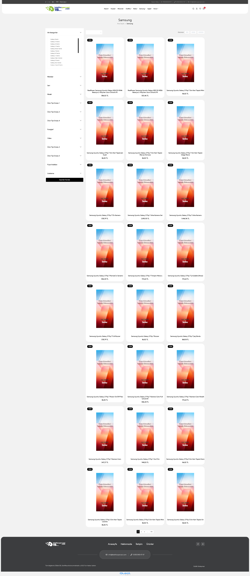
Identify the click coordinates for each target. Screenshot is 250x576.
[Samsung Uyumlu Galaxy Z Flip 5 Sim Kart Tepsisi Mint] (145, 492)
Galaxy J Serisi (54, 51)
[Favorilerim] (200, 8)
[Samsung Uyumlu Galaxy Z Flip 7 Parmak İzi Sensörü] (105, 248)
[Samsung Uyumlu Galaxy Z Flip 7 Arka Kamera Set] (145, 187)
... (147, 531)
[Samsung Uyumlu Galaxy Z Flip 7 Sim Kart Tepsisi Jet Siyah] (105, 125)
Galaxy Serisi (54, 39)
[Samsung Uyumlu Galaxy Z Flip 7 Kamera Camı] (105, 431)
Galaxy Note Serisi (56, 48)
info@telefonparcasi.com (197, 2)
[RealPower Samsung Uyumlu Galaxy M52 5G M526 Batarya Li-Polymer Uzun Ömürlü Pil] (145, 62)
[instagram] (50, 2)
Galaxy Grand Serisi (56, 65)
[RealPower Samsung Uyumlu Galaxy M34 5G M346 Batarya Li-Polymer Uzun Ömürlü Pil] (105, 62)
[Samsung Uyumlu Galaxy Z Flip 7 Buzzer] (145, 308)
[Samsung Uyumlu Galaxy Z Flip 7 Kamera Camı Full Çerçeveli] (145, 369)
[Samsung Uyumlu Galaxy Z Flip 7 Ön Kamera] (105, 187)
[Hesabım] (197, 8)
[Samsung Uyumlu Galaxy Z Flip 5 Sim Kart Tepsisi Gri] (185, 492)
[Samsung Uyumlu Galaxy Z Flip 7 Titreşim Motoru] (145, 248)
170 (151, 531)
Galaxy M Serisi (55, 53)
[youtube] (53, 2)
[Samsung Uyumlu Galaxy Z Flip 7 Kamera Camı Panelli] (185, 369)
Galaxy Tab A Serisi (56, 58)
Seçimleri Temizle (64, 180)
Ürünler (150, 544)
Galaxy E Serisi (54, 60)
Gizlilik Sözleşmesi (199, 566)
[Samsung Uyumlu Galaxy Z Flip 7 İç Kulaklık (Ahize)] (185, 248)
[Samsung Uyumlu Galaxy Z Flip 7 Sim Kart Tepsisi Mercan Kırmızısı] (145, 125)
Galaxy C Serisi (55, 55)
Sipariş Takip (155, 2)
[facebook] (46, 2)
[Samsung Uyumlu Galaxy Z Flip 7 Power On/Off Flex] (105, 369)
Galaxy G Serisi (55, 46)
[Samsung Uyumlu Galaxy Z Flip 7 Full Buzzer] (105, 308)
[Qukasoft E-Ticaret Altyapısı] (125, 574)
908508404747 (167, 2)
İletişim (139, 544)
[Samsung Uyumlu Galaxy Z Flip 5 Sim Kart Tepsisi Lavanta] (105, 492)
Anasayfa (112, 544)
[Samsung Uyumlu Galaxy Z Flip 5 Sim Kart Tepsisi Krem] (185, 431)
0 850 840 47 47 (180, 2)
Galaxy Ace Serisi (55, 62)
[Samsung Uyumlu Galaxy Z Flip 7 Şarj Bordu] (185, 308)
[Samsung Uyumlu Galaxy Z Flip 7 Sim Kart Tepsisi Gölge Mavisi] (185, 125)
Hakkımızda (126, 544)
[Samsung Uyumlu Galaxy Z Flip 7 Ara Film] (145, 431)
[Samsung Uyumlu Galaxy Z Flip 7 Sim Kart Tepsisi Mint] (185, 62)
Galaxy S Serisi (54, 41)
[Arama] (193, 8)
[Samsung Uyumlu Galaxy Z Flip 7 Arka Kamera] (185, 187)
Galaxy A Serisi (54, 44)
